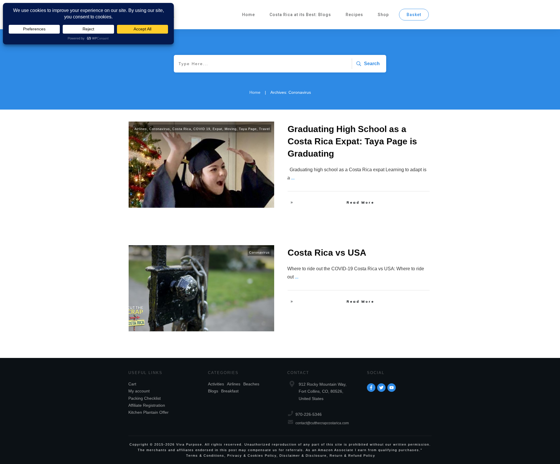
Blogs (213, 391)
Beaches (251, 384)
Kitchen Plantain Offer (148, 412)
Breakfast (230, 391)
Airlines (140, 129)
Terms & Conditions (205, 455)
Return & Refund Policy (352, 455)
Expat (217, 129)
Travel (264, 129)
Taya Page (248, 129)
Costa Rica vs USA (327, 252)
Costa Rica (181, 129)
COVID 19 (201, 129)
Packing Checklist (144, 398)
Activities (216, 384)
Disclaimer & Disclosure (303, 455)
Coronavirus (159, 129)
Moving (231, 129)
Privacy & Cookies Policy (251, 455)
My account (139, 391)
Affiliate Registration (146, 405)
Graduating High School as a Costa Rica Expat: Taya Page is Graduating (352, 141)
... (293, 177)
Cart (132, 384)
